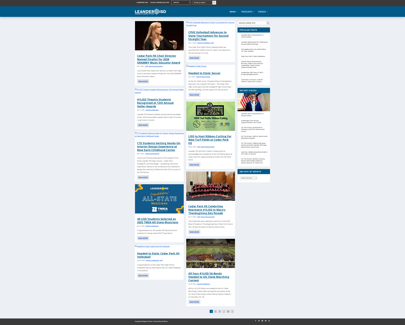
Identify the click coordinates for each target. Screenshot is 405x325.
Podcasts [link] (246, 11)
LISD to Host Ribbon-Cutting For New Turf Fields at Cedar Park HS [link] (210, 139)
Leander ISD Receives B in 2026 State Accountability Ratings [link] (254, 43)
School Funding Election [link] (159, 2)
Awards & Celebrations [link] (152, 110)
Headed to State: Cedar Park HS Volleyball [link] (158, 255)
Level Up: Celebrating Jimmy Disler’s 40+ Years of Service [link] (254, 153)
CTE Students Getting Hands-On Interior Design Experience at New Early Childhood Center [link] (158, 146)
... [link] (223, 311)
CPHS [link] (146, 66)
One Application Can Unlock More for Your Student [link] (253, 50)
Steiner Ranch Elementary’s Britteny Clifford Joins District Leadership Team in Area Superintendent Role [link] (252, 64)
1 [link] (211, 311)
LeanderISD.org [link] (142, 2)
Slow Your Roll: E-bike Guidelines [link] (253, 56)
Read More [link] (143, 81)
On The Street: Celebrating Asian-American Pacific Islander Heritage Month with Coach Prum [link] (253, 145)
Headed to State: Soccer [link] (204, 73)
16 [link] (228, 311)
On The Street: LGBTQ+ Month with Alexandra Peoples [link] (254, 137)
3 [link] (219, 311)
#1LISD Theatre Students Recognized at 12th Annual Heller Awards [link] (155, 103)
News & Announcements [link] (156, 66)
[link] (150, 11)
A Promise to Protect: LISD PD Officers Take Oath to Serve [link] (252, 81)
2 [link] (215, 311)
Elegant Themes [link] (147, 321)
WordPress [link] (164, 321)
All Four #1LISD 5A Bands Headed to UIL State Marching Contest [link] (208, 277)
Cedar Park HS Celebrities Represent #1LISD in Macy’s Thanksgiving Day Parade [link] (206, 209)
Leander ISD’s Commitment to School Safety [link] (252, 36)
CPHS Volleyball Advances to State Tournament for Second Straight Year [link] (208, 35)
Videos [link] (262, 11)
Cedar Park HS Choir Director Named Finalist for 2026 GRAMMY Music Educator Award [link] (158, 59)
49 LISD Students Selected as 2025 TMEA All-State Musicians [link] (157, 220)
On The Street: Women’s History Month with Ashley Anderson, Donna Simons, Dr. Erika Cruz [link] (253, 161)
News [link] (233, 11)
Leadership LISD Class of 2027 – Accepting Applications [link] (252, 73)
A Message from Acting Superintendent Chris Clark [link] (251, 121)
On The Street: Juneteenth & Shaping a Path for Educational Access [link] (253, 129)
